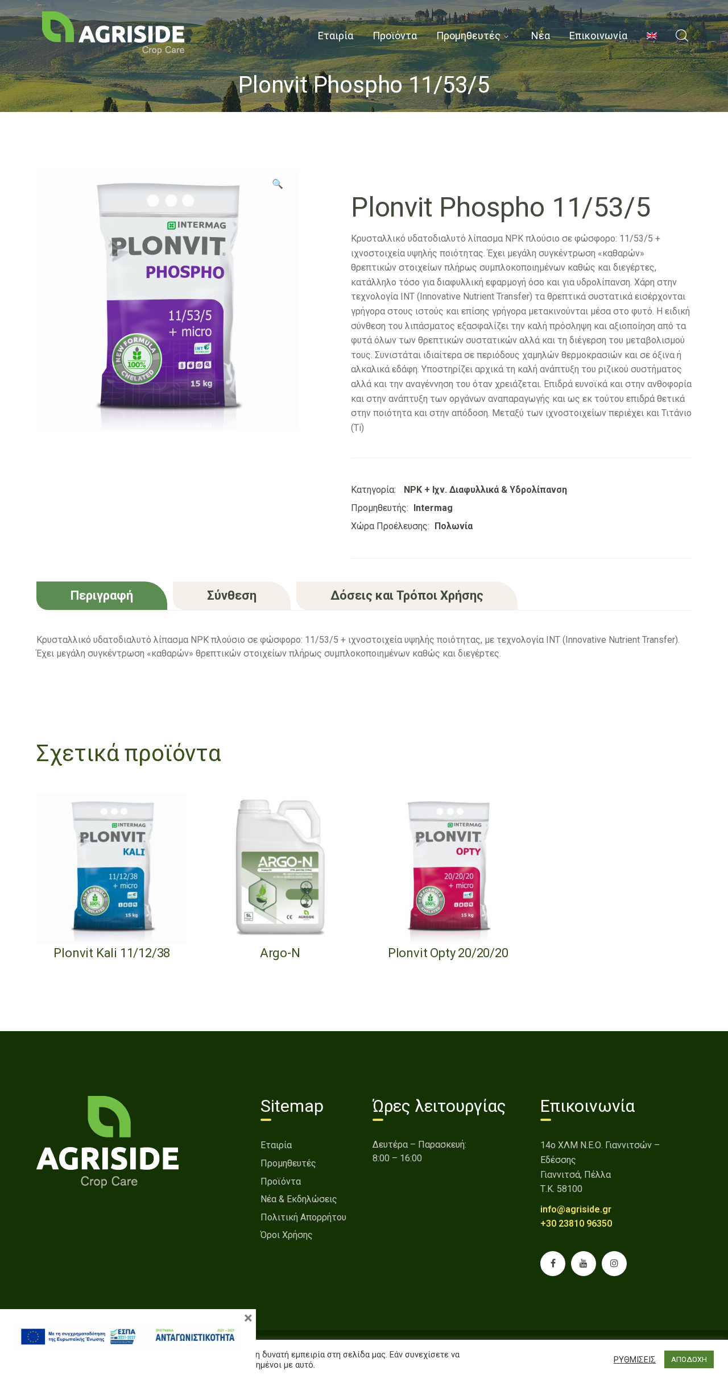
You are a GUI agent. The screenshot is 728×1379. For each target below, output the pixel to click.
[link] (113, 32)
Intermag (433, 507)
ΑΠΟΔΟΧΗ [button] (689, 1359)
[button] (277, 188)
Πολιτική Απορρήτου (303, 1217)
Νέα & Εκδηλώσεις (298, 1199)
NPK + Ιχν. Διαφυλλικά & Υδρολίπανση (485, 489)
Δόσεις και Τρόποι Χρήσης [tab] (406, 595)
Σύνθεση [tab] (232, 595)
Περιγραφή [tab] (102, 595)
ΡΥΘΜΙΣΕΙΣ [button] (635, 1360)
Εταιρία (276, 1145)
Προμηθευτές (288, 1163)
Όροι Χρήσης (286, 1235)
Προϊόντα (280, 1181)
